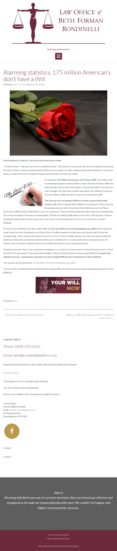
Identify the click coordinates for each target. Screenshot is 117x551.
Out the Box (63, 534)
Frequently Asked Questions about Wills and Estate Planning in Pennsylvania (40, 364)
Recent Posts (11, 373)
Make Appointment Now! (58, 49)
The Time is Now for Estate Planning (20, 387)
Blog (15, 300)
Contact (7, 448)
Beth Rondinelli (37, 84)
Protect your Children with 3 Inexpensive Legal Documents (31, 394)
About (41, 546)
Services (48, 546)
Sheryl (58, 492)
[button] (58, 56)
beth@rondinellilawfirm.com (35, 355)
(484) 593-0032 (27, 346)
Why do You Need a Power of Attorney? (23, 315)
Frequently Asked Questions (65, 546)
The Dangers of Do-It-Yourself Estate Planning (25, 381)
